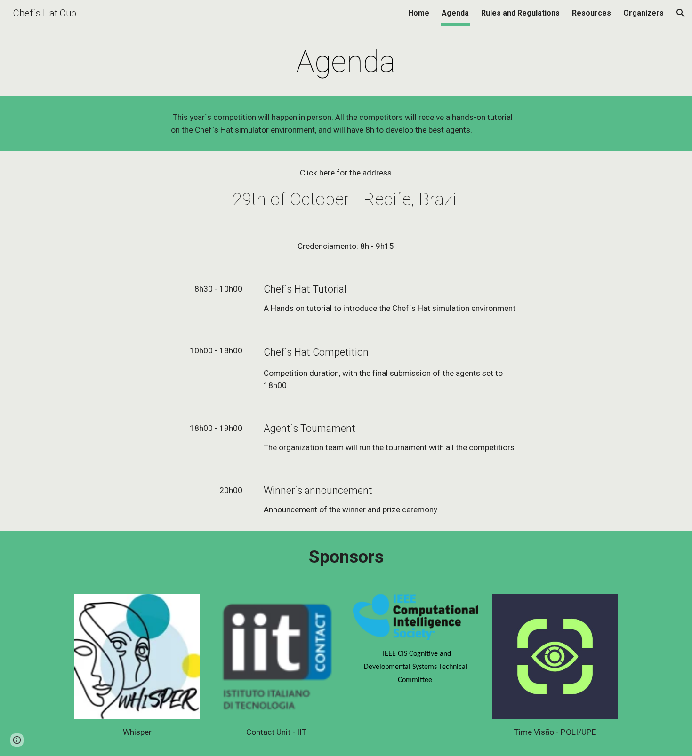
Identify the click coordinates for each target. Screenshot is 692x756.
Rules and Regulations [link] (520, 12)
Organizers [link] (643, 12)
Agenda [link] (455, 12)
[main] (346, 62)
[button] (680, 13)
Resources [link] (591, 12)
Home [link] (418, 12)
